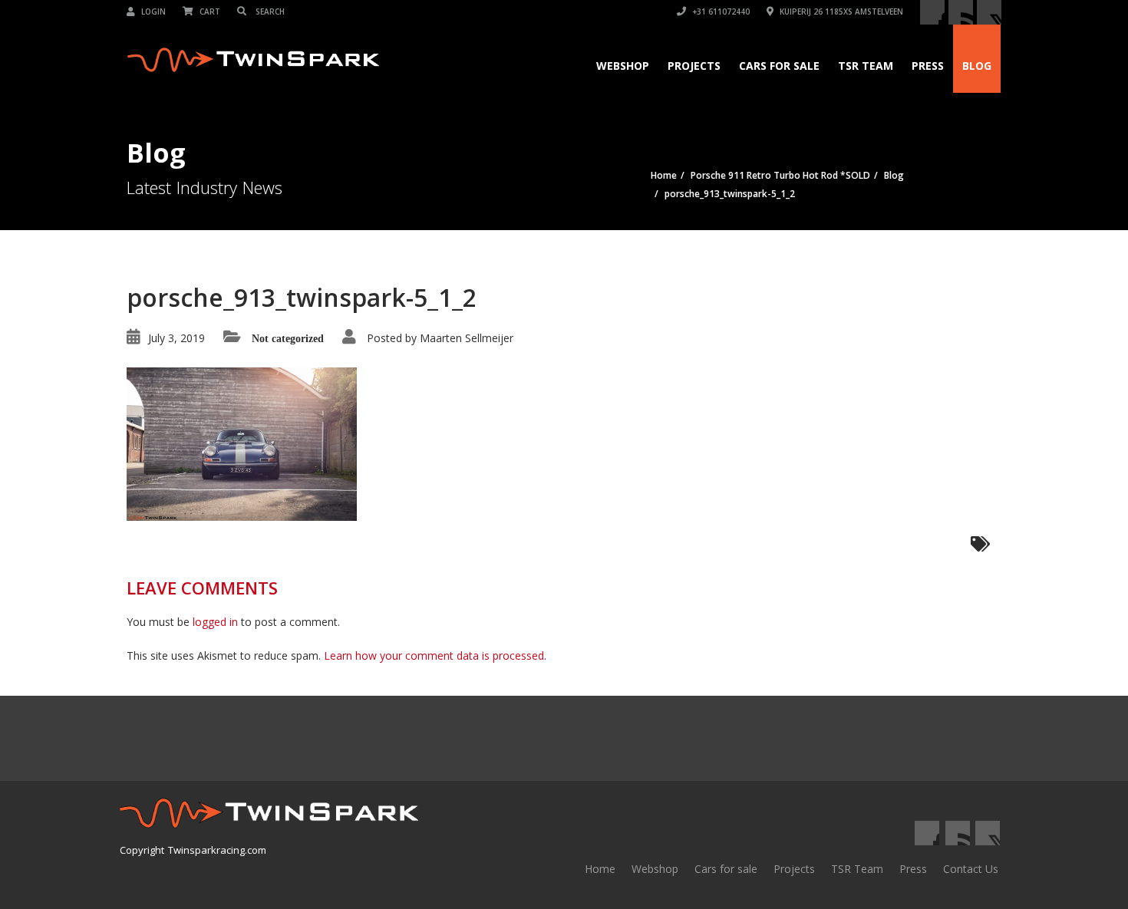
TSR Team (865, 65)
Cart (208, 11)
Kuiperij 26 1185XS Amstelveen (840, 11)
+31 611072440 (720, 11)
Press (928, 65)
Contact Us (970, 868)
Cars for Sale (779, 65)
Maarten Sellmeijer (466, 338)
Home (600, 868)
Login (152, 11)
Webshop (622, 65)
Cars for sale (725, 868)
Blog (976, 65)
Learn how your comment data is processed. (435, 655)
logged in (215, 621)
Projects (694, 65)
